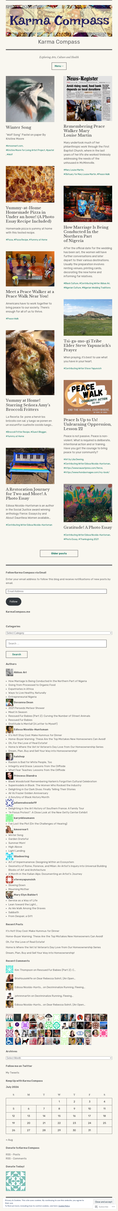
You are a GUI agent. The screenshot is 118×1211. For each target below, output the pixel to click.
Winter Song (18, 127)
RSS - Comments (16, 1158)
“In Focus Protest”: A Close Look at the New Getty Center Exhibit (48, 812)
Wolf (10, 154)
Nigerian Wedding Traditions (97, 287)
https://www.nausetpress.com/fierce (83, 468)
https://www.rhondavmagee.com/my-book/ (87, 472)
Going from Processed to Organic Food (31, 684)
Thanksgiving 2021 (89, 539)
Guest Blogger (39, 432)
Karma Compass (59, 41)
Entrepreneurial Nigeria (22, 696)
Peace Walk (104, 174)
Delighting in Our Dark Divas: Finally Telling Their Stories (42, 789)
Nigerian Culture (73, 287)
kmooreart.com (15, 146)
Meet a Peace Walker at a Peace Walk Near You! (30, 293)
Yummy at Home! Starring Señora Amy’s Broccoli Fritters (28, 405)
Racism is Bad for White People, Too (30, 762)
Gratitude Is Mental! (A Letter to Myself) (33, 723)
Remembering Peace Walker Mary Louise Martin (84, 131)
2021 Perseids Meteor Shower (26, 708)
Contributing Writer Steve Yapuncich (83, 368)
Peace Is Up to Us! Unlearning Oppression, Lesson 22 (88, 424)
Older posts (59, 553)
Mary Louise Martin (74, 170)
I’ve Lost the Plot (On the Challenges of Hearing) (37, 823)
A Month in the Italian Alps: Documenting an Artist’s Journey (45, 873)
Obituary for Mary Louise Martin (80, 174)
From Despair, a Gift (20, 916)
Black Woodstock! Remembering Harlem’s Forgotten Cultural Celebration (52, 781)
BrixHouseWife (24, 978)
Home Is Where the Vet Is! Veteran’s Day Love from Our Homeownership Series (55, 746)
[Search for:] (56, 643)
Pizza (10, 239)
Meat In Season (17, 712)
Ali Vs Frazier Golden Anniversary (28, 793)
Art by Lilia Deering (74, 459)
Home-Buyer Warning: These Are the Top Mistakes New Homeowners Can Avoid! (57, 739)
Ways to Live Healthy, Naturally (27, 692)
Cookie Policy (64, 1206)
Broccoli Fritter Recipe (18, 432)
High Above (15, 846)
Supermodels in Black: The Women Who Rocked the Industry (44, 785)
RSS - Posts (13, 1154)
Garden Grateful (18, 838)
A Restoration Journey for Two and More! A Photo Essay (28, 494)
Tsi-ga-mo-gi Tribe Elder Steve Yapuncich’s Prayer (87, 345)
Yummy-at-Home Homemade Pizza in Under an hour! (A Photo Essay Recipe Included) (30, 215)
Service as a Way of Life (22, 900)
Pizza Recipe (21, 239)
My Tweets (12, 1072)
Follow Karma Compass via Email (26, 572)
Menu (58, 66)
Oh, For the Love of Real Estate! (27, 743)
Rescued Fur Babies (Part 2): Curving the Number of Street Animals (49, 715)
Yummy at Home (39, 239)
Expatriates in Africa (21, 688)
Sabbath (13, 912)
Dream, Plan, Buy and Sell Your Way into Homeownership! (42, 750)
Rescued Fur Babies (20, 719)
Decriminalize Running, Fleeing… (66, 987)
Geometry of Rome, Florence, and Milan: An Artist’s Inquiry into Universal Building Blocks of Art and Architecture (57, 868)
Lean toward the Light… (22, 904)
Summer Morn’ (17, 842)
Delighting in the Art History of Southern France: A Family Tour (46, 808)
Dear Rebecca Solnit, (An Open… (56, 978)
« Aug (9, 1139)
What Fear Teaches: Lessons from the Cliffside (36, 770)
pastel (51, 150)
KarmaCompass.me (18, 611)
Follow (14, 601)
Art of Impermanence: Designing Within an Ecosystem (41, 862)
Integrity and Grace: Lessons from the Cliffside (36, 766)
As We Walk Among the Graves (26, 908)
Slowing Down (17, 885)
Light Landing (16, 850)
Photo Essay (71, 539)
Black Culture (71, 283)
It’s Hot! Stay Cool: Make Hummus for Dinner (35, 735)
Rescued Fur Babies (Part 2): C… (56, 969)
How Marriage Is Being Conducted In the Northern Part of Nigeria (86, 234)
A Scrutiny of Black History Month (28, 797)
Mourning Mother (18, 889)
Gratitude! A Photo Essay (88, 527)
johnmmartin (23, 995)
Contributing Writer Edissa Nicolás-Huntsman (87, 463)
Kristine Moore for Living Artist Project (26, 150)
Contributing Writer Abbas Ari (95, 283)
